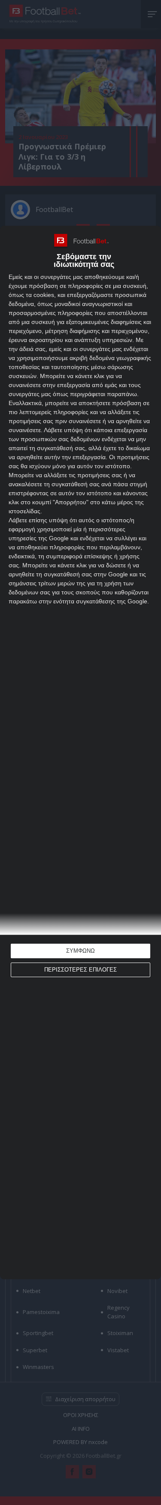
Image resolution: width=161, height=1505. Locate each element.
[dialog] (80, 752)
